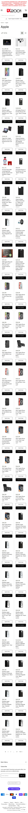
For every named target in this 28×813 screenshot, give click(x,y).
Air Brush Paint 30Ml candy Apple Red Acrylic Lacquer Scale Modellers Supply (7, 172)
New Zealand (13, 783)
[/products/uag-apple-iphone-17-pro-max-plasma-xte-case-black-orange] (20, 102)
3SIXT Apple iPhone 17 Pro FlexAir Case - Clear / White (7, 470)
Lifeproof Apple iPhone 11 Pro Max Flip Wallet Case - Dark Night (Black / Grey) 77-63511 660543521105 (20, 265)
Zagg (3, 143)
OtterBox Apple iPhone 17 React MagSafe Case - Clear (7, 643)
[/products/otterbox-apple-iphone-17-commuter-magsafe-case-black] (7, 663)
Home (2, 22)
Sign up (22, 775)
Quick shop (7, 60)
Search (11, 802)
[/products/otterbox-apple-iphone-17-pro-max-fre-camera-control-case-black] (20, 72)
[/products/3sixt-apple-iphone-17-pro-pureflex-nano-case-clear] (20, 488)
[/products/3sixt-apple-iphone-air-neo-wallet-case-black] (7, 402)
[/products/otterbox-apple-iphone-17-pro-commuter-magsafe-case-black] (20, 663)
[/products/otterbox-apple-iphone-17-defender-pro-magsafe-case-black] (20, 633)
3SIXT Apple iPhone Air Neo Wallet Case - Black (7, 412)
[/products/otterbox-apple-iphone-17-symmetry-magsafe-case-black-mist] (20, 544)
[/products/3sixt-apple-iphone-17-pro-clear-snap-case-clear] (20, 430)
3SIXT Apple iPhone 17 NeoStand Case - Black (20, 354)
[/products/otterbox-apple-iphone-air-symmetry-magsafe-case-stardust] (7, 544)
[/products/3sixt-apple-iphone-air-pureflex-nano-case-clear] (20, 402)
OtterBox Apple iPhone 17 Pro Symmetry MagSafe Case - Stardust (6, 704)
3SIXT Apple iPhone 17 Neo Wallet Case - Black (7, 354)
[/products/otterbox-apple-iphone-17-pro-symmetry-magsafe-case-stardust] (7, 693)
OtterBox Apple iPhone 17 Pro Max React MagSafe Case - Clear (7, 233)
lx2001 (3, 269)
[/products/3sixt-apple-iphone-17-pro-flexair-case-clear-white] (7, 460)
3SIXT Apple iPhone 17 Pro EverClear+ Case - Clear (6, 526)
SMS (3, 175)
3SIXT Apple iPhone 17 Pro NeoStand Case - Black (6, 498)
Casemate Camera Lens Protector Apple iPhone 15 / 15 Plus (21, 52)
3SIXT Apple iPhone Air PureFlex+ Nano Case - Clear (20, 412)
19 (16, 752)
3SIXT (3, 86)
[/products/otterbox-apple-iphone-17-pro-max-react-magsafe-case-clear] (7, 222)
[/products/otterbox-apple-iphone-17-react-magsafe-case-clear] (7, 633)
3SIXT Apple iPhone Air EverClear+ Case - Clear (21, 382)
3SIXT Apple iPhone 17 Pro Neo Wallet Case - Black (20, 470)
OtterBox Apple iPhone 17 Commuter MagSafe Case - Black (7, 673)
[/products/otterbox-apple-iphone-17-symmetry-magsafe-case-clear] (7, 574)
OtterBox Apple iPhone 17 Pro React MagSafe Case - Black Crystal (21, 733)
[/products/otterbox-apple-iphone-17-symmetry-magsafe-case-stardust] (20, 574)
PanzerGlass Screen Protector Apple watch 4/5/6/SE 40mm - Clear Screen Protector (21, 234)
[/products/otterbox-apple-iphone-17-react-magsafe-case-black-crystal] (20, 604)
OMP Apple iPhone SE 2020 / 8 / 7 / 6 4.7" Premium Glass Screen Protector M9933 (7, 265)
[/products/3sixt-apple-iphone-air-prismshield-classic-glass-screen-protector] (7, 372)
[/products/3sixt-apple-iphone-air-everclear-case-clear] (20, 372)
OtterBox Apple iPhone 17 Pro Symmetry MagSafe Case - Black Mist (20, 704)
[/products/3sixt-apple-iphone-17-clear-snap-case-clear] (7, 286)
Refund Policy (11, 804)
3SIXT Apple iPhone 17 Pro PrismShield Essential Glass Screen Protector (6, 441)
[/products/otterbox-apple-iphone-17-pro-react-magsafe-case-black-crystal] (20, 723)
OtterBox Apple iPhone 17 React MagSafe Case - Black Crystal (21, 614)
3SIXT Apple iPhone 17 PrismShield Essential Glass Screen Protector (20, 297)
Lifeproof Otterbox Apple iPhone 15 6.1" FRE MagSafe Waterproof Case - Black (20, 141)
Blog (18, 805)
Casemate (18, 55)
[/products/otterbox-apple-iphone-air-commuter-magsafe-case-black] (20, 516)
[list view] (25, 33)
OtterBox (17, 86)
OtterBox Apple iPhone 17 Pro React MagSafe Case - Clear (7, 111)
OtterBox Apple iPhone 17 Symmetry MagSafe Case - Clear (7, 584)
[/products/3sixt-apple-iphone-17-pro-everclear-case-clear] (7, 516)
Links (21, 802)
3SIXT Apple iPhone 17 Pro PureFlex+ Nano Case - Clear (20, 498)
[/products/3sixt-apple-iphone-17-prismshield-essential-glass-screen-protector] (20, 286)
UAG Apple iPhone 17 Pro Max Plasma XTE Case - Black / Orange (21, 111)
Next (20, 752)
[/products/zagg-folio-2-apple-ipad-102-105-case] (7, 130)
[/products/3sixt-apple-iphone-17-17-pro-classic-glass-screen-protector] (7, 72)
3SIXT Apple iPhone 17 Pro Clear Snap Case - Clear (20, 440)
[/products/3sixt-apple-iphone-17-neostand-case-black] (20, 344)
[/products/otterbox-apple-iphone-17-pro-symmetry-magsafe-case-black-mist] (20, 693)
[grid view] (22, 33)
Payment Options (12, 805)
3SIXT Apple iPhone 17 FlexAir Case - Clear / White (6, 326)
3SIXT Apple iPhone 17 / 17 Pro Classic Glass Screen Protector (6, 83)
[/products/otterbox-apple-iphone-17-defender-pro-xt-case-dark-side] (7, 604)
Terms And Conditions (20, 804)
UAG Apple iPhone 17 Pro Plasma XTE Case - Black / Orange (21, 171)
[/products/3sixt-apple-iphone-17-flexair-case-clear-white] (7, 316)
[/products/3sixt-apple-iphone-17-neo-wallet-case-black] (7, 344)
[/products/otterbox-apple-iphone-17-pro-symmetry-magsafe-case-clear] (7, 723)
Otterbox (17, 146)
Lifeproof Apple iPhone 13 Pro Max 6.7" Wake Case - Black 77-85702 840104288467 (20, 202)
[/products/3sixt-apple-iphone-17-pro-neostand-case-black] (7, 488)
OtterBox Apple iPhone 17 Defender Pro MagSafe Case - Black (20, 644)
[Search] (25, 15)
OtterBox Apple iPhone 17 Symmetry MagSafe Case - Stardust (20, 585)
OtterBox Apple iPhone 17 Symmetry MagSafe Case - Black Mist (21, 555)
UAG (16, 114)
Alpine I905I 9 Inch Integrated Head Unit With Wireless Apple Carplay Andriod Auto (7, 53)
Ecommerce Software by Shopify (14, 810)
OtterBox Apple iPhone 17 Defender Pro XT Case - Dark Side (6, 614)
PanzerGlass (18, 238)
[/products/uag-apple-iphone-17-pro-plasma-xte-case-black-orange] (20, 161)
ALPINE (3, 57)
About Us (17, 802)
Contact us (6, 802)
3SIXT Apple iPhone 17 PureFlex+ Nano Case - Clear (20, 326)
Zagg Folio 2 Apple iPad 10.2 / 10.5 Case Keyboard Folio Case (7, 140)
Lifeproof (17, 207)
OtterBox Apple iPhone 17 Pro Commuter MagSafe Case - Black (20, 674)
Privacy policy (4, 804)
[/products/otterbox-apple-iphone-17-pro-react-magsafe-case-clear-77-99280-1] (7, 102)
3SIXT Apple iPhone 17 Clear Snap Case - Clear (7, 296)
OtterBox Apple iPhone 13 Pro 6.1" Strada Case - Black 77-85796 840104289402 (6, 202)
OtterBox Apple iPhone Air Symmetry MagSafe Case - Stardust (7, 555)
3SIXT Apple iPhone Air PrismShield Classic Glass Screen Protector (7, 383)
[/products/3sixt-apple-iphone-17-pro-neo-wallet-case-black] (20, 460)
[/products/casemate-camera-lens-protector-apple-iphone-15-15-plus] (20, 42)
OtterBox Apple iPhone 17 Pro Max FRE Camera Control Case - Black (20, 83)
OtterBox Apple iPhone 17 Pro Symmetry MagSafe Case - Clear (6, 733)
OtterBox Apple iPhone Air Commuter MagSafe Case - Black (21, 526)
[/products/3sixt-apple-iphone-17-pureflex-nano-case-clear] (20, 316)
